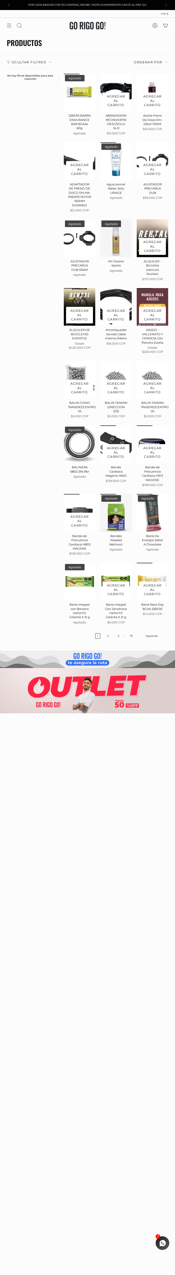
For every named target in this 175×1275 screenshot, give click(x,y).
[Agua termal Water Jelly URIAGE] (116, 161)
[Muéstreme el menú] (9, 25)
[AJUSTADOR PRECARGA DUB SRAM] (79, 238)
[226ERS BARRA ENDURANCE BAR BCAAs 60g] (79, 93)
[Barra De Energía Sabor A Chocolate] (152, 513)
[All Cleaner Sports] (116, 238)
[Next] (166, 5)
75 (131, 636)
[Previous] (9, 5)
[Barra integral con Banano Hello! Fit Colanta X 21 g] (79, 582)
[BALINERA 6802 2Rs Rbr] (79, 444)
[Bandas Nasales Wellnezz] (116, 513)
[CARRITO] (165, 25)
